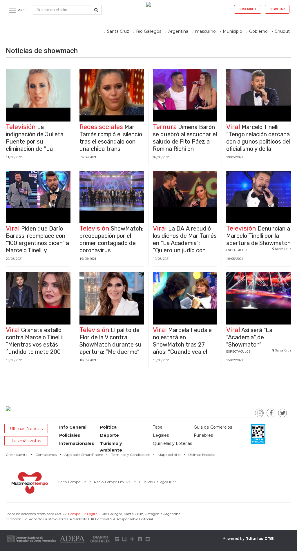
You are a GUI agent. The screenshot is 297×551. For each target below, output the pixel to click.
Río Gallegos (148, 31)
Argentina (178, 31)
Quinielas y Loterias (172, 443)
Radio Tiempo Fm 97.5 (112, 482)
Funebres (203, 435)
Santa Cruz (118, 31)
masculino (205, 31)
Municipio (232, 31)
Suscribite (248, 9)
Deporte (109, 435)
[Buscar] (96, 10)
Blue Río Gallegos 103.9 (158, 482)
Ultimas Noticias (26, 428)
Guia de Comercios (213, 427)
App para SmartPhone (83, 454)
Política (108, 427)
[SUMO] (133, 538)
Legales (161, 435)
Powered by (248, 538)
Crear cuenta (17, 454)
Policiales (69, 435)
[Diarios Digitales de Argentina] (100, 538)
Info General (72, 427)
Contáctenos (46, 454)
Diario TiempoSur (71, 482)
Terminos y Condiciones (130, 454)
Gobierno (258, 31)
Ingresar (277, 9)
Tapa (157, 427)
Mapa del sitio (169, 454)
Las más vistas (26, 440)
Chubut (282, 31)
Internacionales (76, 443)
